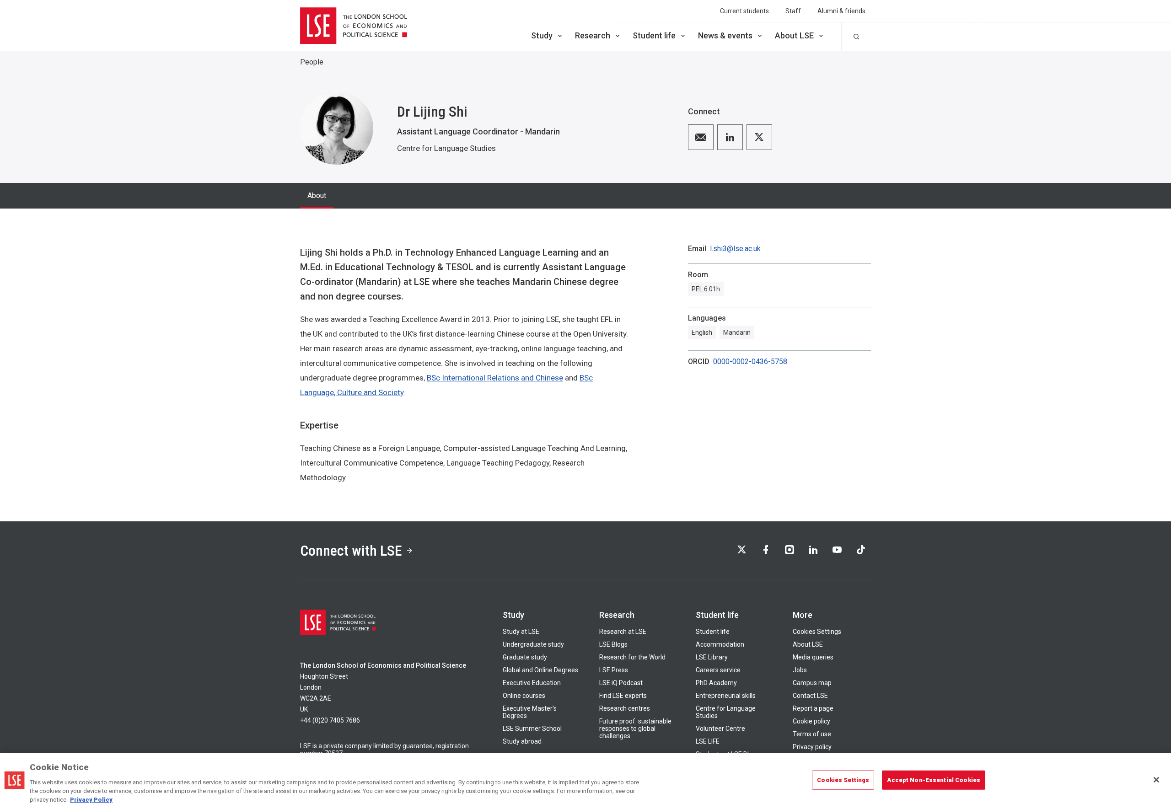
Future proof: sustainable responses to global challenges (635, 728)
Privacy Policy (91, 799)
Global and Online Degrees (540, 670)
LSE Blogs (613, 644)
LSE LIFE (708, 741)
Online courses (524, 695)
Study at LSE (521, 631)
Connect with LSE (351, 550)
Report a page (813, 708)
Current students (744, 11)
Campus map (812, 682)
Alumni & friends (841, 11)
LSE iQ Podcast (621, 682)
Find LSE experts (623, 695)
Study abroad (522, 741)
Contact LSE (810, 695)
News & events (725, 35)
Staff (793, 11)
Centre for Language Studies (446, 148)
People (311, 62)
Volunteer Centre (720, 728)
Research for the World (632, 657)
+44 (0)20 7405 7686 (330, 720)
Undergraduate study (533, 644)
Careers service (718, 670)
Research (592, 35)
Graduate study (525, 657)
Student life (654, 35)
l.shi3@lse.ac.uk (735, 248)
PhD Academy (716, 682)
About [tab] (316, 195)
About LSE (794, 35)
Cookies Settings (817, 631)
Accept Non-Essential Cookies (933, 780)
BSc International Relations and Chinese (495, 377)
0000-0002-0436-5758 (750, 361)
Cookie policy (811, 721)
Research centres (624, 708)
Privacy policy (812, 746)
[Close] (1156, 780)
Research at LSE (622, 631)
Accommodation (720, 644)
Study (542, 35)
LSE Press (613, 670)
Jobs (800, 670)
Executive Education (532, 682)
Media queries (813, 657)
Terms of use (812, 734)
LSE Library (712, 657)
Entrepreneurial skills (726, 695)
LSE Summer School (532, 728)
